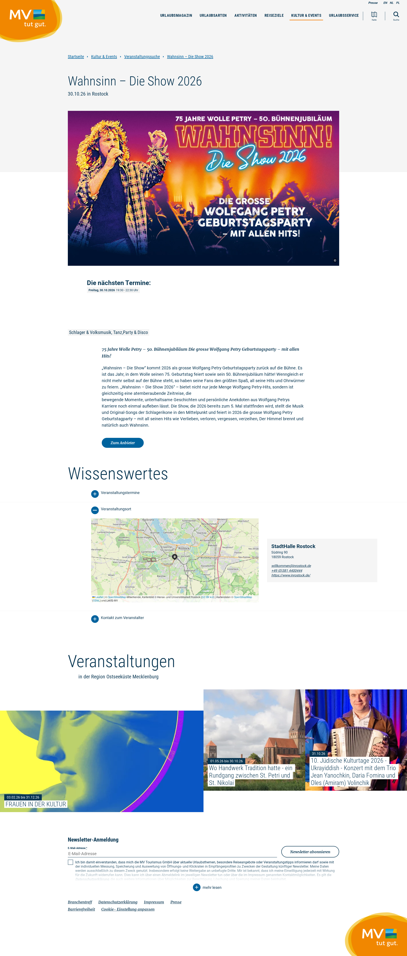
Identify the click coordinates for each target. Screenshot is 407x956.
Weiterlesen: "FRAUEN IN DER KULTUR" (102, 761)
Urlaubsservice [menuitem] (344, 15)
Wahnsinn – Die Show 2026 (190, 56)
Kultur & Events (104, 56)
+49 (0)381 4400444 (286, 571)
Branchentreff (80, 902)
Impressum (154, 902)
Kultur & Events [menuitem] (306, 15)
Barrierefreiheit (81, 909)
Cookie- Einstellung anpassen (128, 909)
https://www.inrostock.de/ (290, 575)
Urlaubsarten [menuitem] (213, 15)
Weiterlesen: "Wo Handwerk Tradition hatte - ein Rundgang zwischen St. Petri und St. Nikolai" (254, 740)
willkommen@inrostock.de (291, 566)
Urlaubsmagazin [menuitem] (176, 15)
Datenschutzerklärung (118, 902)
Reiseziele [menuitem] (274, 15)
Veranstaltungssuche (142, 56)
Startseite (76, 56)
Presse (373, 2)
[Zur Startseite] (33, 23)
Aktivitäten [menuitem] (245, 15)
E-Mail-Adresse (77, 848)
